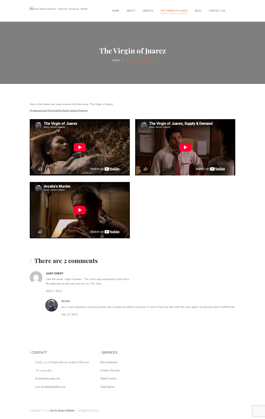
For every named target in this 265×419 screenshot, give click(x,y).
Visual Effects (107, 386)
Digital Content (108, 378)
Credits (148, 10)
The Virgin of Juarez (174, 10)
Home (115, 10)
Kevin (65, 301)
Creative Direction (110, 370)
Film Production (109, 362)
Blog (198, 10)
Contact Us (217, 10)
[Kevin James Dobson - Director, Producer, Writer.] (59, 8)
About (130, 10)
